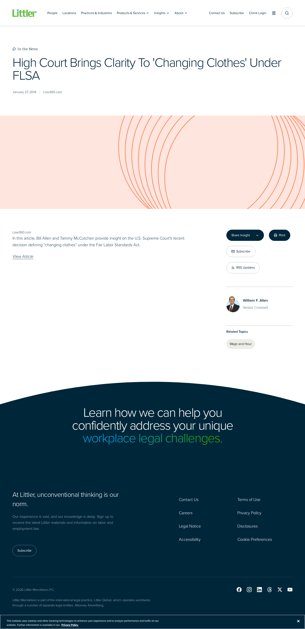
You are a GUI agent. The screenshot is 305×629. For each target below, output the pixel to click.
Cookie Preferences (254, 539)
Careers (186, 513)
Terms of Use (248, 499)
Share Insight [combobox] (240, 235)
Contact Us (189, 499)
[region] (152, 622)
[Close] (298, 621)
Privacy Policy (249, 513)
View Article (22, 256)
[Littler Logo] (24, 13)
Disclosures (247, 526)
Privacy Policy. (69, 625)
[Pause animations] (273, 13)
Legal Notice (190, 526)
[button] (239, 589)
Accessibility (190, 539)
